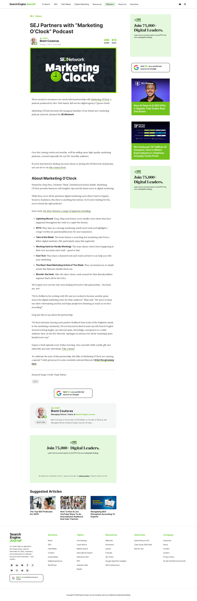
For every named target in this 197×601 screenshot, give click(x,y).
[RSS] (27, 570)
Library (108, 549)
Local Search (82, 545)
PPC (78, 561)
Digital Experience (55, 561)
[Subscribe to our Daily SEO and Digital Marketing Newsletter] (179, 4)
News (35, 381)
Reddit (79, 569)
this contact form (57, 167)
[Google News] (12, 565)
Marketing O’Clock (100, 99)
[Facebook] (27, 565)
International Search (85, 553)
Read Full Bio (41, 422)
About (165, 545)
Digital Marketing (81, 4)
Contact (166, 549)
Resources (97, 4)
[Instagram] (17, 570)
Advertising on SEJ (141, 540)
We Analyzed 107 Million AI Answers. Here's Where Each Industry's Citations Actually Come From (150, 151)
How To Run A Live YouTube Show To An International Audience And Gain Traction (71, 515)
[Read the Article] (43, 502)
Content (51, 553)
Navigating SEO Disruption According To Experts (103, 514)
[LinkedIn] (17, 565)
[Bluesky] (12, 570)
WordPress (52, 565)
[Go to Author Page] (33, 41)
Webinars (110, 4)
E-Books (109, 553)
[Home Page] (23, 4)
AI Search (46, 4)
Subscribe (167, 540)
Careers (166, 553)
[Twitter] (33, 565)
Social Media (53, 557)
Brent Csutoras (49, 41)
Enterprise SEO (83, 557)
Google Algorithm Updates (116, 561)
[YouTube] (22, 565)
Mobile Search (82, 549)
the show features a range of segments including (67, 211)
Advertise (134, 4)
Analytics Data (82, 565)
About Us (122, 4)
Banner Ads (138, 549)
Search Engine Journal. (87, 595)
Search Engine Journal (85, 414)
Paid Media (66, 4)
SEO (55, 4)
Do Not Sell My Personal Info (174, 561)
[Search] (184, 4)
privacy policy (84, 476)
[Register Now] (150, 90)
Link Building (82, 540)
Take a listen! (68, 348)
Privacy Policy (168, 557)
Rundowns (110, 545)
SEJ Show (109, 557)
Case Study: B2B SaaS (143, 545)
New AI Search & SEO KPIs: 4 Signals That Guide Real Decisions (150, 108)
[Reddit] (22, 570)
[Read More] (150, 132)
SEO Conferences (113, 565)
